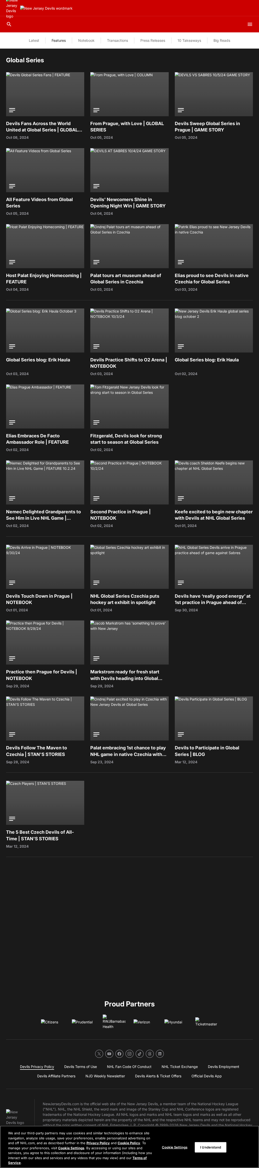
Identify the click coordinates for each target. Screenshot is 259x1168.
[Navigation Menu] (250, 24)
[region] (129, 1147)
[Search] (9, 24)
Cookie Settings (71, 1148)
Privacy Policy (98, 1143)
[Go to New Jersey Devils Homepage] (46, 8)
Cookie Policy (129, 1143)
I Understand (210, 1147)
